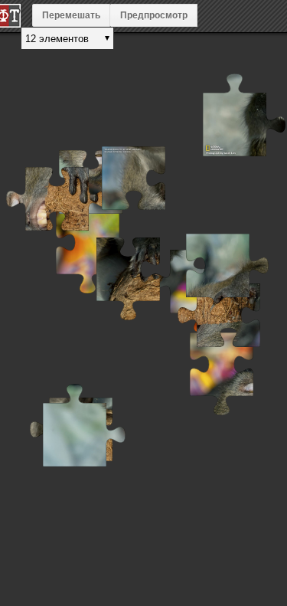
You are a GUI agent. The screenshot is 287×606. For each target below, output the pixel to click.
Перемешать (71, 15)
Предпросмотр (154, 15)
